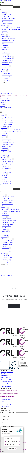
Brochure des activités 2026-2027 (11, 27)
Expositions (5, 45)
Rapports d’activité (6, 386)
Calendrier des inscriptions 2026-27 (11, 29)
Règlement (10, 93)
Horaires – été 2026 (7, 69)
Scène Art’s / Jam (6, 43)
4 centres (3, 54)
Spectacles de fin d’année (9, 38)
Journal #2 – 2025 (6, 78)
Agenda (3, 34)
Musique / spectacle (8, 426)
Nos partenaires (5, 384)
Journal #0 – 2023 (7, 75)
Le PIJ (4, 67)
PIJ (3, 51)
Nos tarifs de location (6, 381)
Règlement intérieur (6, 377)
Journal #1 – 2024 (6, 77)
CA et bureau (5, 16)
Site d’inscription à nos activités (9, 393)
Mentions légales (5, 383)
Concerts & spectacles (8, 40)
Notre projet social (8, 60)
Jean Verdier (5, 64)
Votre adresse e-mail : (6, 410)
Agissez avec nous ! (6, 375)
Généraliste (6, 416)
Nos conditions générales (7, 379)
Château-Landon (6, 56)
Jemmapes (5, 65)
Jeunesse (3, 47)
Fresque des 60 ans (7, 23)
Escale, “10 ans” (6, 73)
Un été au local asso (7, 20)
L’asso (2, 12)
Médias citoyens (6, 53)
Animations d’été (6, 36)
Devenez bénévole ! (7, 21)
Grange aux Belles (7, 62)
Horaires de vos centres (7, 396)
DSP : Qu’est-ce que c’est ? (8, 373)
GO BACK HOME (14, 306)
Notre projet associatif (8, 14)
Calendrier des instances (8, 18)
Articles (3, 71)
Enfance (5, 419)
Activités (3, 25)
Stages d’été (5, 32)
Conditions (3, 93)
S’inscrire (4, 31)
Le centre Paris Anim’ (8, 58)
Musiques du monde (7, 42)
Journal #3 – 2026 (6, 80)
